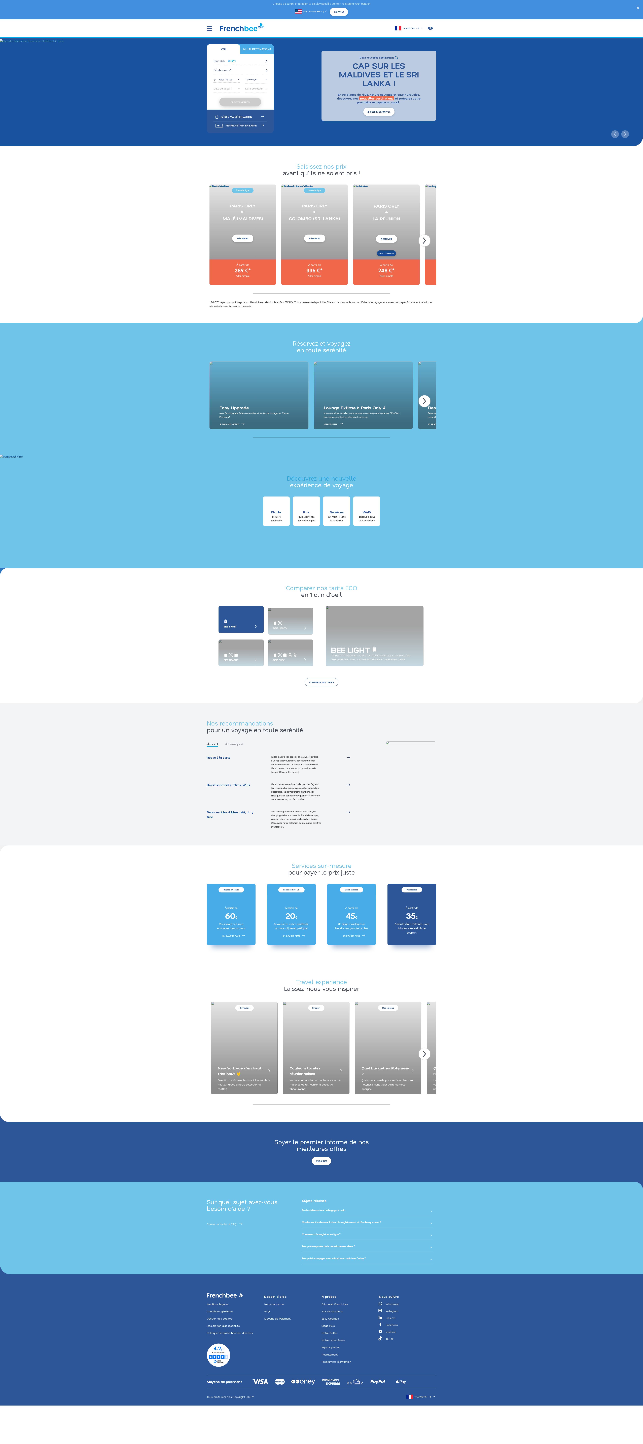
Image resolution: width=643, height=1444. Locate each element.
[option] (231, 914)
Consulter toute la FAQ (221, 1224)
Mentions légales (217, 1304)
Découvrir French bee (335, 1304)
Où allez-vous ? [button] (222, 70)
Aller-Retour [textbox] (226, 79)
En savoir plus (231, 935)
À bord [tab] (212, 744)
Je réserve (434, 424)
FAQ (267, 1311)
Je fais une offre (229, 424)
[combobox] (226, 79)
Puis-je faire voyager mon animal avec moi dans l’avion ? (334, 1258)
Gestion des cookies (219, 1318)
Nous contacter (274, 1304)
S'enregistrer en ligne (241, 125)
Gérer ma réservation (236, 117)
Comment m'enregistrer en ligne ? (321, 1234)
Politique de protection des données (230, 1333)
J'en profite (330, 424)
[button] (240, 61)
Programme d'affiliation (336, 1361)
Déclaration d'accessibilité (223, 1325)
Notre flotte (329, 1333)
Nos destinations (332, 1311)
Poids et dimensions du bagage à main (323, 1210)
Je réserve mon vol (379, 111)
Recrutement (330, 1354)
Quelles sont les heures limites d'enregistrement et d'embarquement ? (341, 1222)
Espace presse (331, 1347)
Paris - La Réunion (386, 253)
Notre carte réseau (333, 1340)
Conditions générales (220, 1311)
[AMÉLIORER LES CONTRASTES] (430, 28)
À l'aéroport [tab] (234, 744)
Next (624, 133)
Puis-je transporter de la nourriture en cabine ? (328, 1246)
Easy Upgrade (330, 1318)
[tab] (223, 49)
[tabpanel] (287, 792)
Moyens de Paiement (277, 1318)
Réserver (242, 238)
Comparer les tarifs (321, 682)
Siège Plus (328, 1325)
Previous (614, 133)
